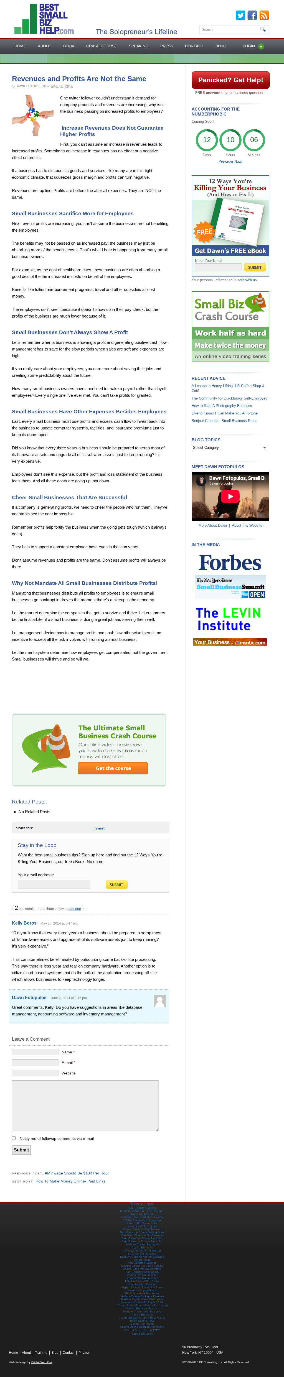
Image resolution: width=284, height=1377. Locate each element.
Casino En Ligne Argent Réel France (142, 1317)
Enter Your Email (208, 260)
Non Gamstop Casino (142, 1207)
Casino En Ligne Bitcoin (142, 1290)
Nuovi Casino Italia (142, 1320)
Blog (220, 46)
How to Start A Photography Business (222, 406)
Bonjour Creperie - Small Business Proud (224, 421)
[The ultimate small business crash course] (89, 785)
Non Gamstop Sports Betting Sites (142, 1232)
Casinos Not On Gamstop (142, 1274)
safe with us (247, 280)
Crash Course (101, 46)
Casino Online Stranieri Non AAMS (142, 1326)
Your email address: (36, 874)
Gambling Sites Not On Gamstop (142, 1217)
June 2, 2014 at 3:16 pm (68, 998)
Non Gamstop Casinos (142, 1262)
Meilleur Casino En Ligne (142, 1244)
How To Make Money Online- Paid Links (70, 1181)
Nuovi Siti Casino (142, 1213)
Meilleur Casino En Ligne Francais (142, 1296)
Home (20, 46)
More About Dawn (213, 525)
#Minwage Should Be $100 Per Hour (77, 1173)
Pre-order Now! (230, 161)
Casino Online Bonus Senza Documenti (142, 1305)
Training (41, 1353)
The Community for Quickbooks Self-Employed (229, 398)
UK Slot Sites (142, 1259)
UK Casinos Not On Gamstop (142, 1220)
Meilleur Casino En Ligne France (142, 1265)
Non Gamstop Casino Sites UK (142, 1238)
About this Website (247, 525)
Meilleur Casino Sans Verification (142, 1299)
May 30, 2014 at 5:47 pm (59, 923)
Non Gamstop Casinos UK (142, 1271)
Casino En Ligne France (142, 1308)
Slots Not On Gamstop (142, 1253)
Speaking (138, 46)
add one (75, 909)
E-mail (68, 1062)
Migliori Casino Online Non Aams (142, 1287)
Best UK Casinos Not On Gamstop (142, 1256)
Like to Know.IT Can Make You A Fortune (225, 413)
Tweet (99, 828)
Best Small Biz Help (40, 19)
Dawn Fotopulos (29, 997)
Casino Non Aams (142, 1323)
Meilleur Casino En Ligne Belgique (142, 1210)
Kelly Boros (24, 923)
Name (68, 1052)
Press (166, 46)
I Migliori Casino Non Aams (142, 1281)
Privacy (84, 1353)
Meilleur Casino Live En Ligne (142, 1311)
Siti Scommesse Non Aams (142, 1293)
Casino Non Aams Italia (142, 1223)
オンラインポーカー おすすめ (142, 1330)
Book (68, 46)
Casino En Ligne (142, 1247)
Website (69, 1073)
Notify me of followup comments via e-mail (57, 1138)
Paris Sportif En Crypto (142, 1226)
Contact (194, 46)
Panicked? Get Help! (230, 80)
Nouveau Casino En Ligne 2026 (142, 1302)
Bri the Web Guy (41, 1362)
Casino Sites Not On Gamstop (142, 1229)
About (44, 46)
